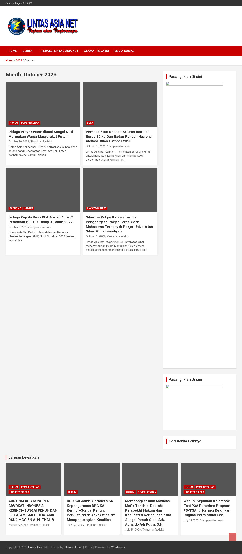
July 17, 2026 (75, 524)
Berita (27, 51)
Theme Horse (72, 547)
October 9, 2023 (18, 227)
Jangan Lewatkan (23, 457)
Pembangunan (30, 122)
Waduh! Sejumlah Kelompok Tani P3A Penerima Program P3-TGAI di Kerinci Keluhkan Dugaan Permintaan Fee (207, 508)
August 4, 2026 (17, 524)
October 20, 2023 (19, 141)
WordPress (118, 547)
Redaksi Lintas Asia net (59, 51)
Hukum (14, 122)
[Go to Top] (232, 537)
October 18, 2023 (96, 146)
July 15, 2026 (133, 529)
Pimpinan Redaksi (42, 141)
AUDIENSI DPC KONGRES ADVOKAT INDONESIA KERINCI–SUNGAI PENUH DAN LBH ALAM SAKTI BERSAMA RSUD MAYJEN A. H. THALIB (33, 510)
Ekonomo (15, 208)
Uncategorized (96, 208)
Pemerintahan (30, 487)
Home (13, 51)
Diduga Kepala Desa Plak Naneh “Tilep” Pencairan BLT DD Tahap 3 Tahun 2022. (41, 219)
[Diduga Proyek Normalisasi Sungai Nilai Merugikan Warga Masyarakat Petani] (43, 104)
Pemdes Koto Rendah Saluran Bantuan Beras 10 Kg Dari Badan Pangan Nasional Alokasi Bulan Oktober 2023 (119, 136)
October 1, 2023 (95, 236)
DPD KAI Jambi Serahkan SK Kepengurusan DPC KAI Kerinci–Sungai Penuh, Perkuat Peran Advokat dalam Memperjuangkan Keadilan (91, 510)
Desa (90, 122)
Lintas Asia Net (37, 547)
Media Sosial (124, 51)
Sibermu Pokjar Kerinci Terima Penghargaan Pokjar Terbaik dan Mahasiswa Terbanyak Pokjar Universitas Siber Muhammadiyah (119, 224)
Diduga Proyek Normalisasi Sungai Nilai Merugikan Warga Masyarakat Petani (41, 134)
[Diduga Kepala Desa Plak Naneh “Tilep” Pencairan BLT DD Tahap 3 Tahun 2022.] (43, 189)
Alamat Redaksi (96, 51)
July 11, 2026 (191, 520)
